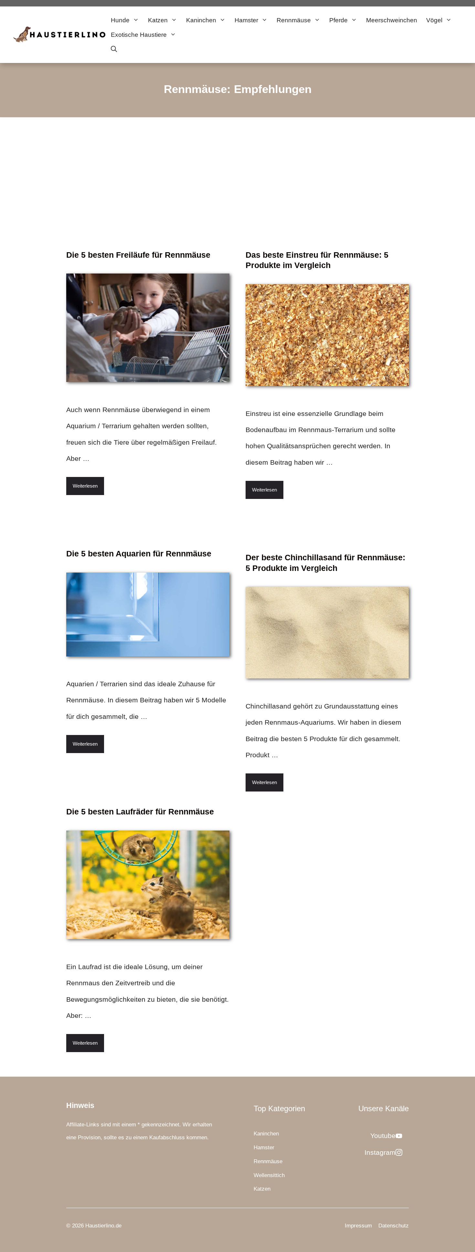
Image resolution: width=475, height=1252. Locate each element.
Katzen (158, 20)
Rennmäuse (294, 20)
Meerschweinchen (391, 20)
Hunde (120, 20)
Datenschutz (393, 1226)
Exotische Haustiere (139, 34)
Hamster (246, 20)
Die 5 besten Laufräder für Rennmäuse (140, 811)
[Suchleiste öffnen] (113, 49)
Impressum (358, 1226)
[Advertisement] (237, 165)
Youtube (383, 1135)
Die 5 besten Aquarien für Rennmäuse (138, 553)
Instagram (380, 1152)
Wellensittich (269, 1175)
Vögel (434, 20)
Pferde (338, 20)
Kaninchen (201, 20)
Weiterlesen (85, 486)
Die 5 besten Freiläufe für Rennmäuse (138, 254)
